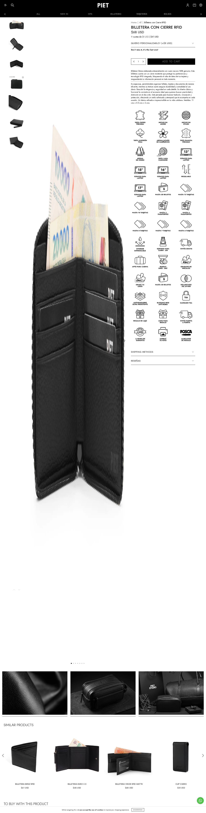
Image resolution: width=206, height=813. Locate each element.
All (140, 22)
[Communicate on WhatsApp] (200, 800)
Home (133, 22)
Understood (138, 810)
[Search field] (12, 6)
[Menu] (6, 6)
